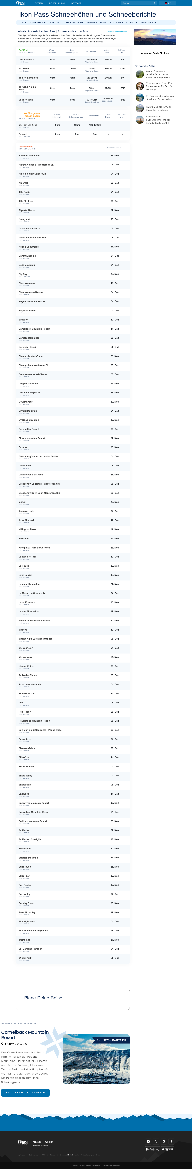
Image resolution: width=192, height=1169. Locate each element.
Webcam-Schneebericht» (118, 31)
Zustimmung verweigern (91, 1155)
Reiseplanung (57, 3)
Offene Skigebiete (73, 22)
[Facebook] (171, 1142)
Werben (49, 1141)
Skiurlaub (131, 22)
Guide (23, 22)
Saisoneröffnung (97, 22)
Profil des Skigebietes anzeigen (25, 1092)
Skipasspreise (148, 22)
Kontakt (37, 1141)
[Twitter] (156, 1142)
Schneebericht (38, 22)
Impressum (21, 1155)
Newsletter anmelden (40, 1145)
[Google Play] (152, 1148)
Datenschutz (33, 1155)
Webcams (55, 22)
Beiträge (76, 3)
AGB (43, 1155)
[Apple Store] (167, 1148)
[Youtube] (148, 1142)
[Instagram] (164, 1142)
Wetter (39, 3)
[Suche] (154, 3)
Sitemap (52, 1155)
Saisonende (116, 22)
